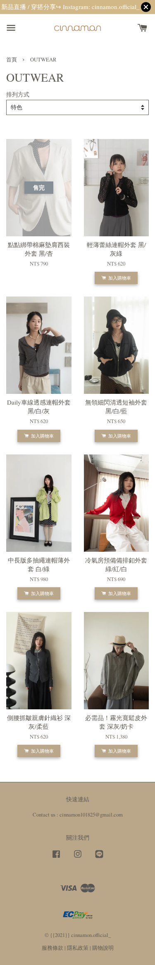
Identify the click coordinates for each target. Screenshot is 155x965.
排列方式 (17, 94)
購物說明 (103, 947)
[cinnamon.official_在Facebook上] (56, 857)
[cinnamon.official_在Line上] (99, 857)
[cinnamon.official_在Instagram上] (77, 857)
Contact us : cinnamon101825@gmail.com (78, 814)
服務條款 (52, 947)
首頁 (11, 59)
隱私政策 (77, 947)
